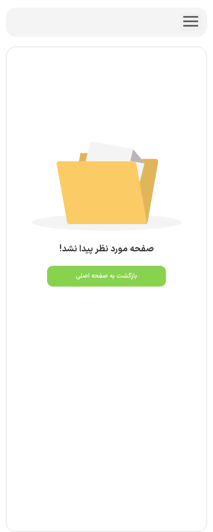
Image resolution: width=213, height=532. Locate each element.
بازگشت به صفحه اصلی (106, 276)
